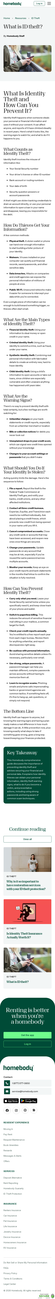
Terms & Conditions (13, 1278)
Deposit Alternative (13, 1177)
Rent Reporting (11, 1183)
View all (27, 839)
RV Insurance (10, 1248)
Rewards (8, 1150)
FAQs (6, 1268)
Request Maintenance (14, 1140)
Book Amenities (11, 1145)
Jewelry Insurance (12, 1231)
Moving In (8, 1129)
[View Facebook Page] (7, 1110)
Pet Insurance (10, 1221)
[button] (48, 3)
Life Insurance (10, 1226)
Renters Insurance (12, 1210)
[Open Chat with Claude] (33, 1110)
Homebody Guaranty (14, 1188)
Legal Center (10, 1284)
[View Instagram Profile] (16, 1110)
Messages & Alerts (12, 1156)
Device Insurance (12, 1237)
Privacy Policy (10, 1273)
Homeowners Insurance (15, 1242)
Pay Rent (8, 1134)
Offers (7, 1161)
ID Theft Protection (13, 1194)
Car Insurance (10, 1215)
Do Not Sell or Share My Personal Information (25, 1262)
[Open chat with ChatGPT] (25, 1110)
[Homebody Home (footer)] (27, 1067)
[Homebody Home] (13, 3)
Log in (39, 3)
